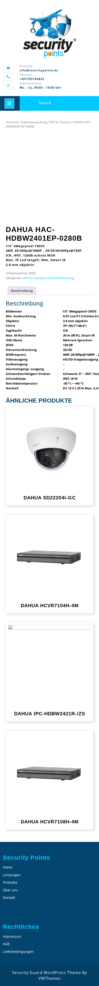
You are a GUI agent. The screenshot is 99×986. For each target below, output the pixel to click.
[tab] (22, 291)
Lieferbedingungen (18, 951)
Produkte (10, 882)
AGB (6, 944)
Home (7, 867)
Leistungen (12, 875)
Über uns (10, 890)
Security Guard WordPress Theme (46, 972)
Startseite (12, 122)
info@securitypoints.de (38, 70)
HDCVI (53, 122)
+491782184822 (31, 79)
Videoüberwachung (34, 122)
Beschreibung (22, 290)
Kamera (65, 122)
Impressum (12, 936)
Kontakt (9, 897)
